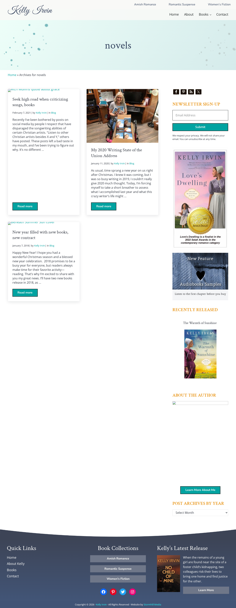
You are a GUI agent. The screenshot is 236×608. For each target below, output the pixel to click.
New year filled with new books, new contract (40, 235)
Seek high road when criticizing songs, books (40, 102)
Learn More (206, 590)
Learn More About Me (200, 490)
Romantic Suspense (182, 4)
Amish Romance (145, 4)
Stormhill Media (152, 604)
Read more (27, 207)
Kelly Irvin (101, 604)
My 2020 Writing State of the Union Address (116, 153)
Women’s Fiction (118, 579)
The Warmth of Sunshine (200, 323)
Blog (53, 112)
